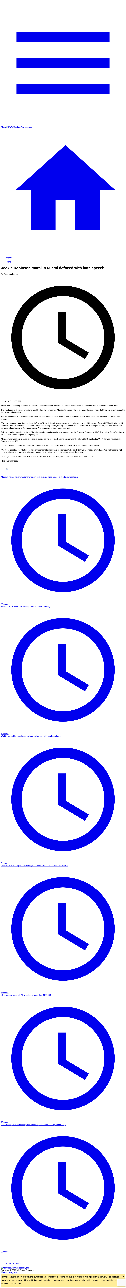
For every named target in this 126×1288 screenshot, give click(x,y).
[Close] (123, 1276)
